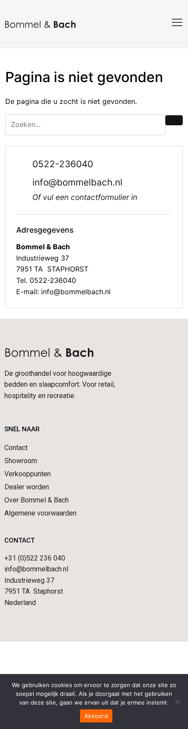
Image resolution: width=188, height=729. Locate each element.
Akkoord (96, 715)
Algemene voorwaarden (40, 513)
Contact (16, 448)
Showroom (20, 461)
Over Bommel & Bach (36, 500)
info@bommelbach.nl (77, 182)
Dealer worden (26, 487)
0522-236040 (62, 163)
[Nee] (177, 701)
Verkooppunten (27, 474)
